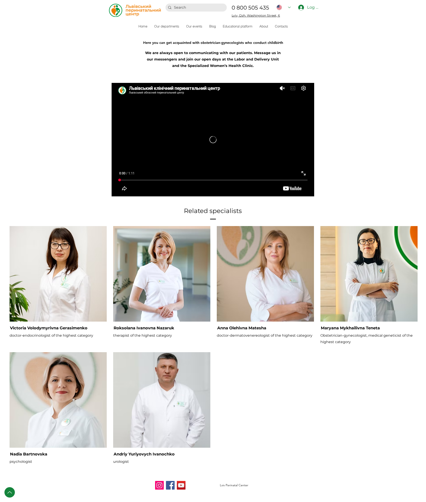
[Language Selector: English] (283, 7)
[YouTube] (181, 485)
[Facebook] (170, 485)
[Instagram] (159, 485)
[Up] (9, 492)
